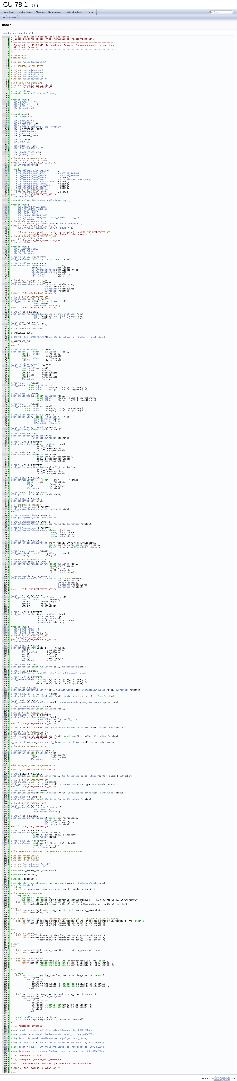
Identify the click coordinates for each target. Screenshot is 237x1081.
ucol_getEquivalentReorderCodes (30, 467)
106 (5, 131)
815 (5, 480)
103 (5, 127)
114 (5, 139)
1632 (5, 1034)
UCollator (26, 91)
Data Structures (74, 12)
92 (5, 114)
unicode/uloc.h (33, 74)
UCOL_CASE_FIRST (27, 211)
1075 (5, 629)
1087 (5, 641)
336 (5, 223)
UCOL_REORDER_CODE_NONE (30, 173)
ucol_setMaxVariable (23, 702)
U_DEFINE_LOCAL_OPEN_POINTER (28, 337)
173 (5, 177)
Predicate (24, 885)
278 (5, 211)
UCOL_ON (18, 142)
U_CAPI (15, 257)
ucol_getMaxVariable (23, 709)
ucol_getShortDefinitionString (30, 564)
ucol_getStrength (21, 429)
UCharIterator (42, 419)
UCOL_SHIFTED (21, 146)
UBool (48, 286)
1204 (5, 679)
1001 (5, 578)
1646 (5, 1042)
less (21, 1038)
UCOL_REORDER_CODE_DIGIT (31, 188)
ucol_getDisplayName (23, 480)
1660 (5, 1051)
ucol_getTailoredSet (23, 799)
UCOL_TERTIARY (22, 125)
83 (5, 108)
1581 (5, 950)
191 (5, 184)
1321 (5, 736)
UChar (43, 265)
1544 (5, 885)
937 (5, 543)
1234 (5, 696)
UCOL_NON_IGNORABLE (25, 148)
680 (5, 417)
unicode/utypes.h (34, 62)
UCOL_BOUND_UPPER (24, 631)
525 (5, 314)
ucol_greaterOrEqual (23, 396)
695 (5, 429)
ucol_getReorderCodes (24, 444)
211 (5, 196)
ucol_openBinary (20, 843)
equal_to (24, 1030)
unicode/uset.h (33, 76)
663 (5, 406)
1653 (5, 1047)
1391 (5, 776)
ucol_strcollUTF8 (21, 366)
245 (5, 205)
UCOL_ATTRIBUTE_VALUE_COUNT (30, 160)
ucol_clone (53, 742)
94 (5, 116)
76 (5, 100)
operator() (29, 902)
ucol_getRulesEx (20, 776)
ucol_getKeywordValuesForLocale (30, 530)
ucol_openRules (20, 265)
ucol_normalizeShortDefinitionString (33, 578)
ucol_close (17, 324)
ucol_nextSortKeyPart (24, 614)
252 (5, 207)
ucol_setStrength (21, 436)
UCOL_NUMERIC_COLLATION (32, 228)
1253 (5, 702)
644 (5, 396)
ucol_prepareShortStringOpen (28, 818)
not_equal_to (26, 1042)
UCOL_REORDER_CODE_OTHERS (31, 175)
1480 (5, 818)
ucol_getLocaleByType (24, 793)
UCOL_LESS (19, 106)
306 (5, 217)
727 (5, 444)
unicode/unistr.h (34, 866)
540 (5, 324)
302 (5, 215)
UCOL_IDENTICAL (23, 133)
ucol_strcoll (19, 352)
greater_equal (27, 1047)
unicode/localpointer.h (38, 85)
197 (5, 186)
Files (90, 12)
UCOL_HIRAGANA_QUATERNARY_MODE (36, 223)
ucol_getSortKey (20, 597)
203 (5, 188)
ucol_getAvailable (22, 494)
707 (5, 436)
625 (5, 385)
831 (5, 494)
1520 (5, 843)
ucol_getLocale (20, 784)
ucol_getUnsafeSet (22, 807)
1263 (5, 709)
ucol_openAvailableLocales (27, 509)
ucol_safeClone (20, 753)
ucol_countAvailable (23, 501)
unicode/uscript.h (35, 79)
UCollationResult (24, 108)
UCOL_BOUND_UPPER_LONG (27, 633)
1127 (5, 648)
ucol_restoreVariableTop (26, 736)
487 (5, 284)
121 (5, 146)
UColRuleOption (23, 253)
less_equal (25, 1051)
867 (5, 517)
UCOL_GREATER (21, 104)
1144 (5, 667)
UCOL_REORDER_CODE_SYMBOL (31, 184)
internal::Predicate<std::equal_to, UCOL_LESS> (57, 1038)
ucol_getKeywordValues (24, 524)
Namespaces (54, 12)
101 (5, 125)
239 (5, 200)
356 (5, 228)
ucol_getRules (19, 553)
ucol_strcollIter (21, 417)
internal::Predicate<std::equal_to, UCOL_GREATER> (63, 1034)
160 (5, 173)
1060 (5, 614)
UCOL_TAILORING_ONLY (26, 249)
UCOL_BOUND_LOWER (24, 629)
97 (5, 121)
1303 (5, 727)
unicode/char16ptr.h (36, 864)
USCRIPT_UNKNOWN (69, 173)
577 (5, 352)
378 (5, 249)
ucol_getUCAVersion (22, 673)
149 (5, 169)
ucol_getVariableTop (57, 727)
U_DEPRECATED (19, 282)
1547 (5, 889)
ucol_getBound (19, 648)
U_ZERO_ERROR (55, 996)
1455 (5, 807)
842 (5, 501)
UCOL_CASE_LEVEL (27, 213)
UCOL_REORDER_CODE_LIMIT (31, 192)
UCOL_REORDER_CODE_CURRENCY (33, 186)
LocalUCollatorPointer (60, 337)
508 (5, 301)
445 (5, 265)
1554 (5, 902)
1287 (5, 717)
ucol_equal (17, 406)
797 (5, 467)
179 (5, 179)
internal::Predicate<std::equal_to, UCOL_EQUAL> (62, 1030)
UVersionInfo (69, 667)
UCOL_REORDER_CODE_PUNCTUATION (35, 181)
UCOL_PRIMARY (21, 121)
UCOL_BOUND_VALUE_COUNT (30, 637)
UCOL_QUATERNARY (23, 131)
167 (5, 175)
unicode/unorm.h (33, 70)
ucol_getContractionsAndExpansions (32, 314)
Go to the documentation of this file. (20, 33)
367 (5, 242)
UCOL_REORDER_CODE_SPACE (31, 177)
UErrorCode (52, 259)
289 (5, 213)
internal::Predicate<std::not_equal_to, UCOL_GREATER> (69, 1051)
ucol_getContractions (24, 301)
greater (23, 1034)
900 (5, 530)
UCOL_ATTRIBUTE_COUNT (30, 238)
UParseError (39, 274)
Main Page (9, 12)
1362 (5, 753)
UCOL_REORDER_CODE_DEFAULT (32, 171)
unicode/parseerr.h (35, 72)
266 (5, 209)
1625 (5, 1030)
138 (5, 165)
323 (5, 219)
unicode (12, 18)
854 (5, 509)
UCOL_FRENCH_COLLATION (31, 207)
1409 (5, 784)
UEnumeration (28, 507)
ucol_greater (19, 385)
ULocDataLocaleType (71, 784)
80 (5, 104)
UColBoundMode (22, 641)
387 (5, 253)
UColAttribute (22, 242)
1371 (5, 765)
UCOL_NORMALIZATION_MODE (32, 215)
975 (5, 564)
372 (5, 247)
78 (5, 102)
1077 (5, 631)
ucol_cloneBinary (21, 832)
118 (5, 142)
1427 (5, 793)
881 (5, 524)
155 (5, 171)
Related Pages (25, 12)
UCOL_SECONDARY (23, 123)
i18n (3, 18)
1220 (5, 690)
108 (5, 133)
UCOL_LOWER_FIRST (24, 152)
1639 (5, 1038)
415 (5, 259)
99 (5, 123)
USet (37, 303)
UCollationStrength (57, 200)
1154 (5, 673)
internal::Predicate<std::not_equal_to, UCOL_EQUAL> (70, 1042)
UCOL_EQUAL (20, 102)
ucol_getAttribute (22, 696)
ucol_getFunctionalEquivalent (29, 543)
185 (5, 181)
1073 (5, 627)
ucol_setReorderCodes (24, 454)
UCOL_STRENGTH (26, 219)
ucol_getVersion (20, 667)
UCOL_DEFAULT (21, 116)
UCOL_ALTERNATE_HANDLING (32, 209)
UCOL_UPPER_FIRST (24, 154)
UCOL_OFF (19, 139)
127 (5, 152)
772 (5, 454)
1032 (5, 597)
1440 (5, 799)
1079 (5, 633)
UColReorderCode (23, 196)
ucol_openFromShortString (26, 284)
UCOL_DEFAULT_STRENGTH (27, 127)
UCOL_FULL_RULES (23, 251)
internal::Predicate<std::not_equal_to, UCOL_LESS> (71, 1047)
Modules (40, 12)
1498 (5, 832)
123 (5, 148)
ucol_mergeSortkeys (22, 679)
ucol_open (17, 259)
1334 (5, 742)
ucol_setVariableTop (23, 717)
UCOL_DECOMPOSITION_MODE (32, 217)
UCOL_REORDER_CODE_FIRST (31, 179)
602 (5, 366)
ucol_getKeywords (21, 517)
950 (5, 553)
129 (5, 154)
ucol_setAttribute (22, 690)
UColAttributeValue (25, 165)
